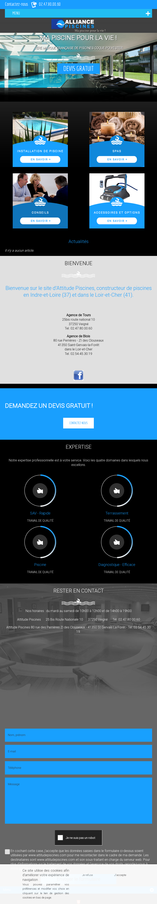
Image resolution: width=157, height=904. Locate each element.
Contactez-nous (78, 423)
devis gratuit (78, 68)
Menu (16, 13)
